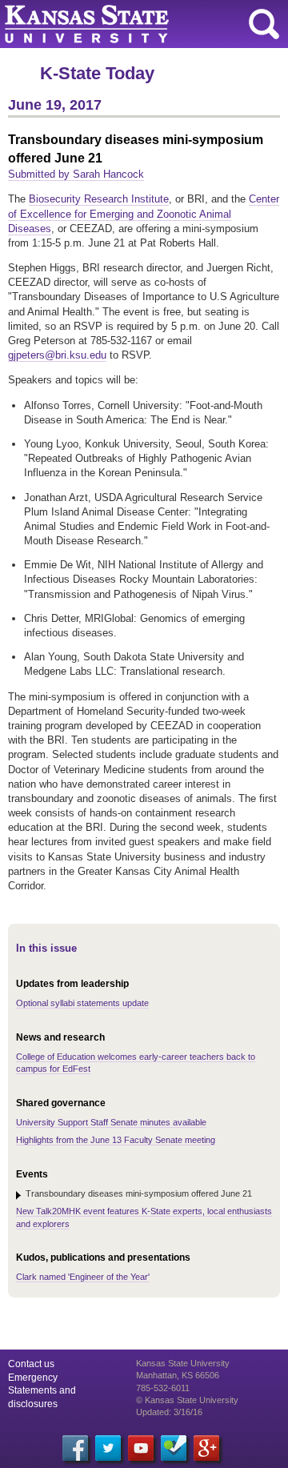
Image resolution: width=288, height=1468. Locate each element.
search (264, 24)
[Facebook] (75, 1448)
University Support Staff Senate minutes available (111, 1122)
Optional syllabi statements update (82, 1003)
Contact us (31, 1364)
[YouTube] (141, 1448)
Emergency (33, 1377)
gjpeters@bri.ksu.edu (57, 355)
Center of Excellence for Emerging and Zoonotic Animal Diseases (143, 213)
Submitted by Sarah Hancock (76, 174)
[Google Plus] (206, 1448)
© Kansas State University (187, 1400)
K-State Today (97, 73)
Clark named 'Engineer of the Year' (83, 1276)
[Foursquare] (173, 1448)
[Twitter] (108, 1448)
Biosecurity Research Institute (99, 199)
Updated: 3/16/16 (169, 1412)
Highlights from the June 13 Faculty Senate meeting (115, 1140)
